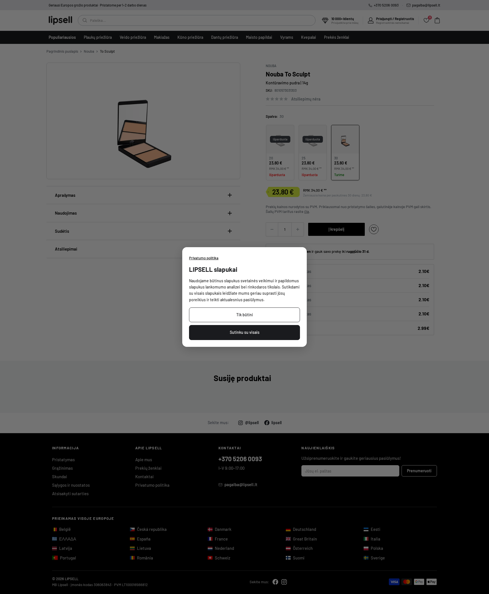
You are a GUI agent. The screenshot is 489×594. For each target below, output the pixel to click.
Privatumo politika (203, 258)
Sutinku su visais (244, 332)
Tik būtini (244, 314)
